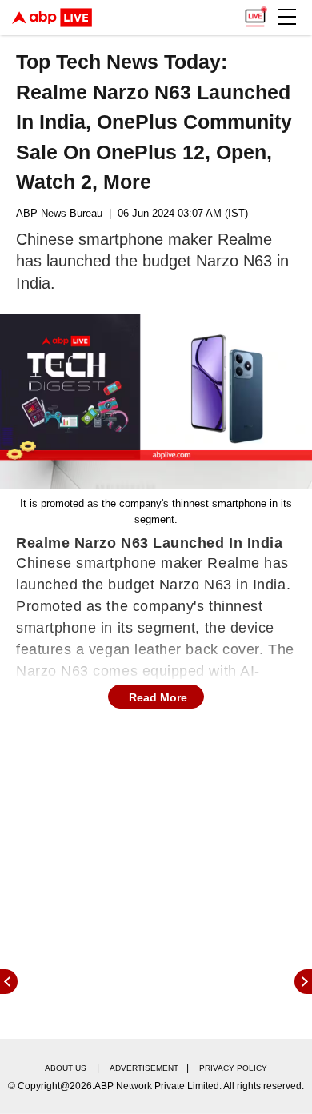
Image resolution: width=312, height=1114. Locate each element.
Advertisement (144, 1068)
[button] (287, 17)
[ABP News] (303, 981)
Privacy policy (233, 1068)
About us (65, 1068)
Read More (158, 697)
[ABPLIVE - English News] (52, 17)
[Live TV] (255, 12)
